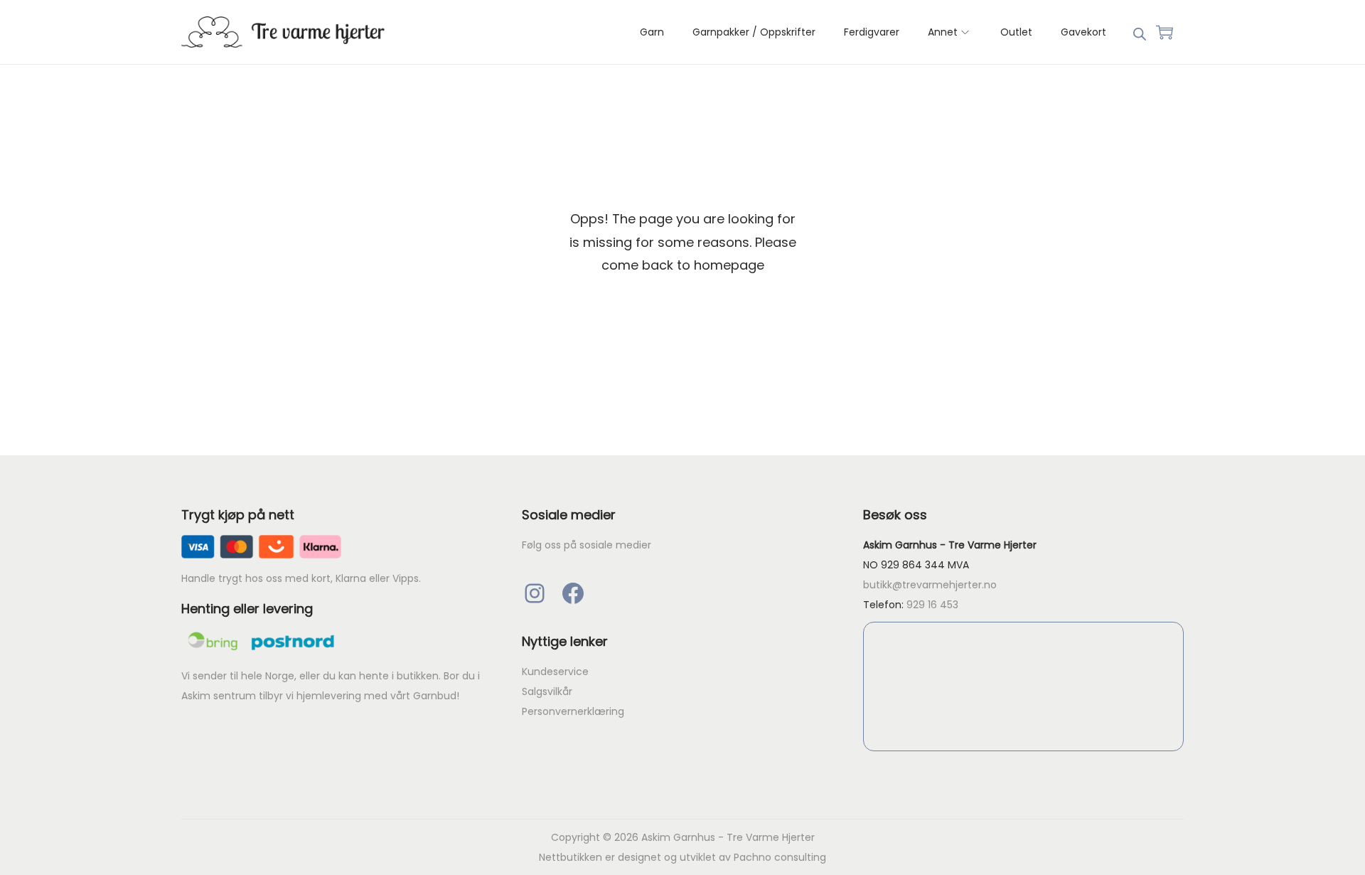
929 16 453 (932, 605)
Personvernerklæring (573, 711)
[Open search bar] (1139, 31)
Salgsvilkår (547, 691)
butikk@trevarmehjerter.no (930, 585)
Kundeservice (555, 671)
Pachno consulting (780, 857)
